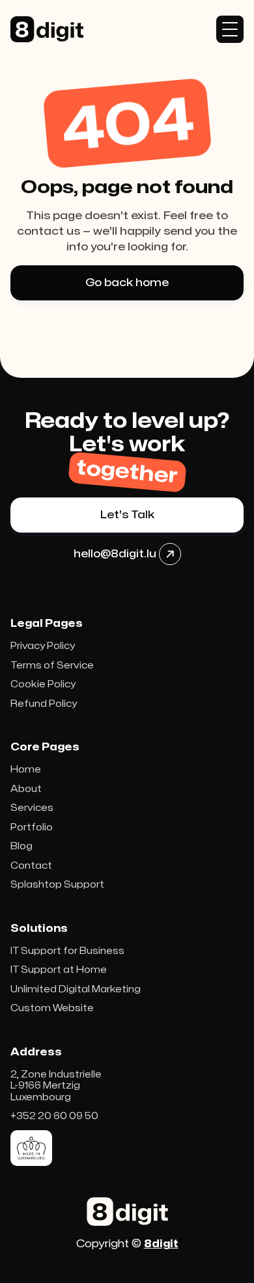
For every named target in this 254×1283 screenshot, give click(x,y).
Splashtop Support (57, 884)
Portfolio (31, 827)
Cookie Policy (43, 684)
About (26, 789)
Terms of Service (52, 665)
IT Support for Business (67, 951)
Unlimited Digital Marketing (75, 989)
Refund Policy (43, 704)
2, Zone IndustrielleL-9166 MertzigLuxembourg (56, 1086)
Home (25, 769)
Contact (31, 866)
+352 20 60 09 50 (54, 1116)
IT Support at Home (58, 970)
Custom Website (52, 1008)
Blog (21, 846)
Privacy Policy (42, 646)
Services (31, 808)
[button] (230, 29)
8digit (161, 1244)
